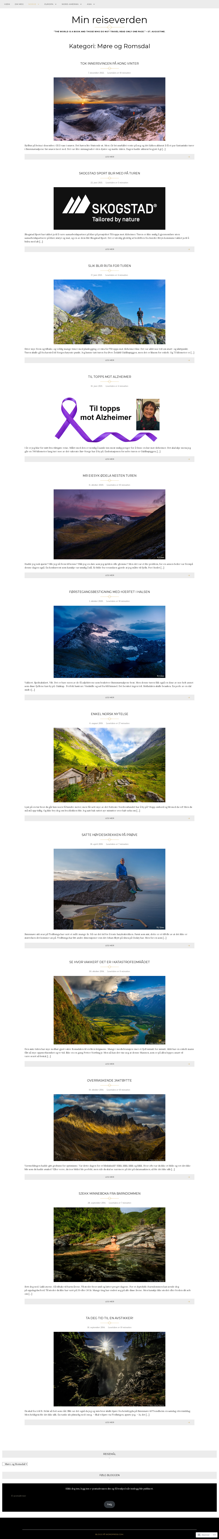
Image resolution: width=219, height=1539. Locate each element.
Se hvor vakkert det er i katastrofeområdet (109, 962)
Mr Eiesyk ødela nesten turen (109, 475)
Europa (49, 4)
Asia (89, 4)
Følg (109, 1504)
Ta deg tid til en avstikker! (109, 1318)
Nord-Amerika (70, 4)
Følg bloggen (110, 1475)
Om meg (19, 4)
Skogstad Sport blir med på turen (109, 173)
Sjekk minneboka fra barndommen (109, 1193)
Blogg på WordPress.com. (109, 1534)
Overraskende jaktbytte (109, 1080)
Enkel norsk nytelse (109, 714)
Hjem (7, 4)
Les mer (109, 157)
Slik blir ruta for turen (109, 266)
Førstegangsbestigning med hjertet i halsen (109, 592)
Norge (32, 4)
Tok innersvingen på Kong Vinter (109, 63)
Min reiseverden (109, 20)
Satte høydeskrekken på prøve (110, 835)
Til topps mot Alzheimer (109, 377)
